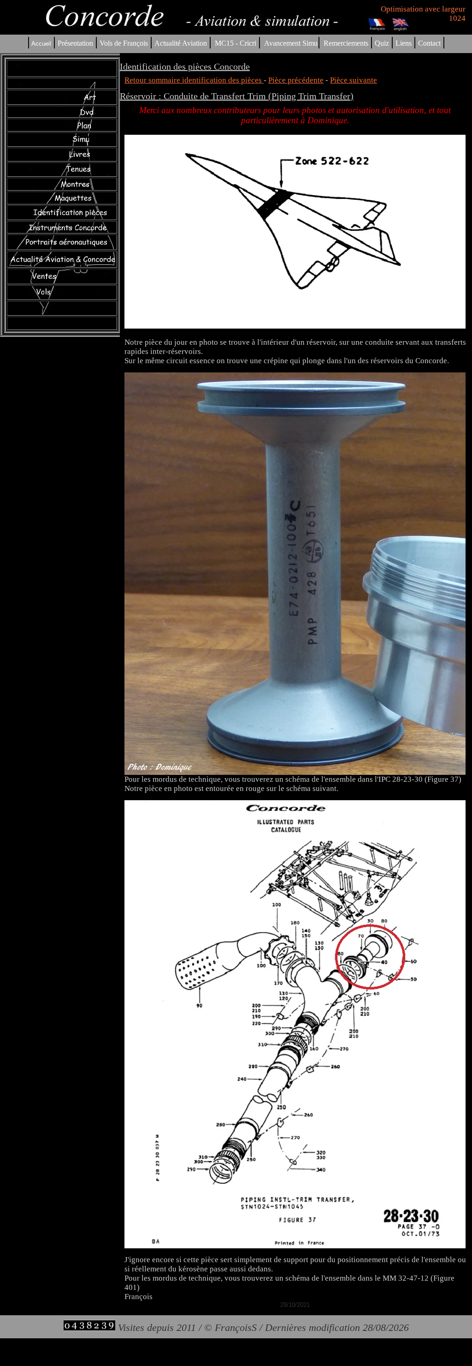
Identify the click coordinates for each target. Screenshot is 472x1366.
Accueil (41, 43)
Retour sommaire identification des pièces (194, 80)
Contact (429, 43)
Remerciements (346, 43)
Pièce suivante (353, 80)
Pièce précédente (296, 80)
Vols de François (123, 43)
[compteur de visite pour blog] (89, 1327)
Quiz (382, 43)
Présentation (75, 43)
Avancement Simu (291, 43)
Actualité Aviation (181, 43)
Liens (403, 43)
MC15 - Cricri (235, 43)
